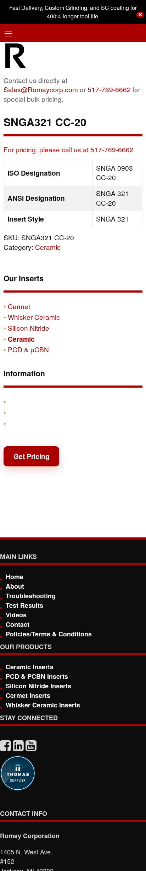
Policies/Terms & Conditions (49, 634)
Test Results (24, 605)
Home (14, 576)
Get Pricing (31, 456)
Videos (16, 615)
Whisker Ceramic (34, 317)
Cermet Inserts (28, 695)
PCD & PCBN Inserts (37, 676)
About (15, 586)
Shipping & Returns (40, 412)
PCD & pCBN (28, 349)
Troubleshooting (31, 596)
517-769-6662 (109, 89)
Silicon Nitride (28, 327)
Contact (20, 423)
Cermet (19, 306)
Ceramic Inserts (30, 667)
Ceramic (48, 247)
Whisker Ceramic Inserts (43, 705)
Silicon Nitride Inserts (38, 686)
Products (23, 401)
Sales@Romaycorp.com (41, 89)
